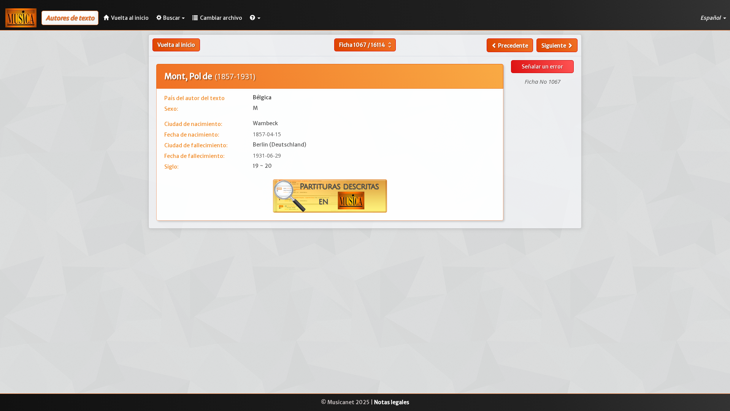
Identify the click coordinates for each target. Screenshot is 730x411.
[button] (255, 17)
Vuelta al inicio (176, 44)
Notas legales (391, 402)
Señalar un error (542, 66)
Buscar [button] (171, 17)
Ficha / (366, 44)
